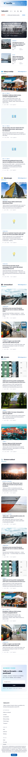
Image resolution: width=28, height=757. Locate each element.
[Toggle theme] (15, 11)
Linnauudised (6, 716)
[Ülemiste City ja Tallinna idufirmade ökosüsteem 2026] (14, 197)
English (4, 744)
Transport (5, 723)
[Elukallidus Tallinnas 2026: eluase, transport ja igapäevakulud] (14, 91)
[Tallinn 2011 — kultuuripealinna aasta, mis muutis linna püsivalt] (14, 511)
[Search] (18, 11)
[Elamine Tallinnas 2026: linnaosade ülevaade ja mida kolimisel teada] (14, 439)
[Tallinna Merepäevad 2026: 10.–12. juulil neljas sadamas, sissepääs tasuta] (14, 59)
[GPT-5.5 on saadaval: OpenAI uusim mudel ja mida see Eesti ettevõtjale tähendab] (14, 228)
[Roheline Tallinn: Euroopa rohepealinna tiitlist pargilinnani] (14, 407)
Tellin (14, 685)
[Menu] (21, 11)
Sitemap (5, 733)
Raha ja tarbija (6, 719)
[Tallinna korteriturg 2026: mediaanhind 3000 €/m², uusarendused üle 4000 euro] (14, 376)
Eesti (4, 740)
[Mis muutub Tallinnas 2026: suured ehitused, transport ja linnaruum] (14, 30)
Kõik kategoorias (22, 71)
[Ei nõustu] (26, 751)
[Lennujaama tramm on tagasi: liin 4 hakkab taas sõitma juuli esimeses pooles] (14, 45)
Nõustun (14, 754)
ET (10, 11)
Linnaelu (5, 714)
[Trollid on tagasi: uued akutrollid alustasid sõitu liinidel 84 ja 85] (14, 336)
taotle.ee (5, 731)
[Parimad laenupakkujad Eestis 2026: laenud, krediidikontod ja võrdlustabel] (14, 156)
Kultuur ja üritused (7, 712)
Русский (5, 742)
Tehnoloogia (6, 721)
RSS (4, 729)
